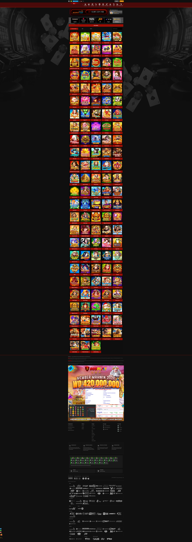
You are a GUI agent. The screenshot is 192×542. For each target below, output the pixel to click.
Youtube (120, 431)
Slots (89, 5)
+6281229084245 (107, 425)
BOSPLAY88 (106, 429)
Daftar (122, 1)
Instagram (120, 429)
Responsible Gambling (71, 427)
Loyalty (83, 427)
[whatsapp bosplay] (1, 530)
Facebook (120, 427)
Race (96, 5)
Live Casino (92, 5)
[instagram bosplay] (1, 532)
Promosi (83, 425)
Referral (83, 428)
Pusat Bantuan (70, 428)
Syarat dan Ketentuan (71, 430)
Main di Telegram (76, 1)
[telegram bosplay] (1, 528)
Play (81, 12)
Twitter (120, 425)
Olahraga (103, 5)
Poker (114, 5)
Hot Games (85, 5)
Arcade (110, 5)
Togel (99, 5)
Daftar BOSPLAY (70, 360)
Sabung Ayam (121, 5)
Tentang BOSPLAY (70, 425)
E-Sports (117, 5)
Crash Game (106, 5)
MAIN (96, 75)
